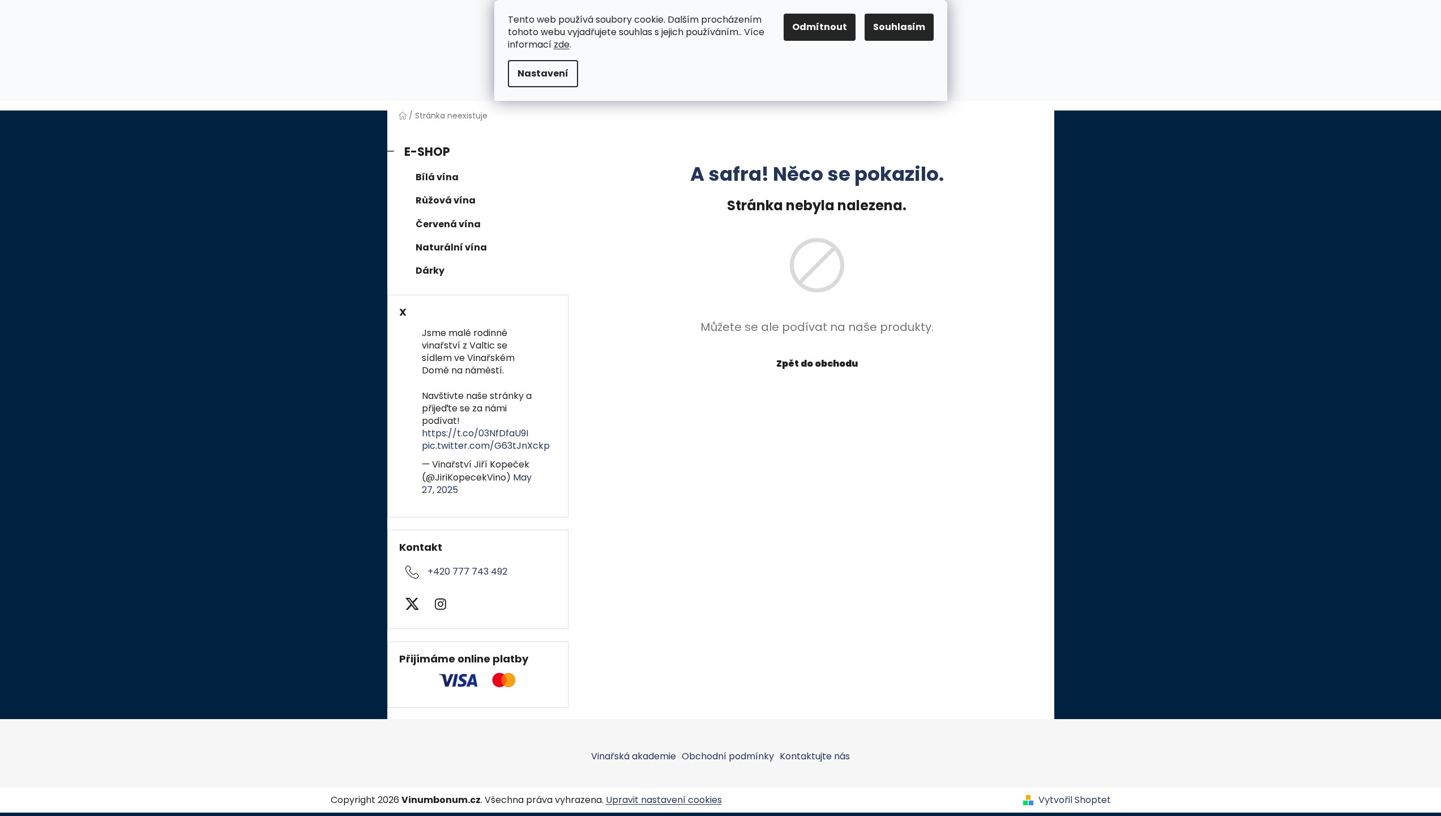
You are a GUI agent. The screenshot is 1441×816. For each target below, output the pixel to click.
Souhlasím (899, 26)
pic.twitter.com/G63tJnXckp (486, 445)
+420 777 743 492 (467, 571)
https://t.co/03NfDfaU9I (475, 433)
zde (562, 44)
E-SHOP (427, 151)
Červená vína (448, 224)
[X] (412, 604)
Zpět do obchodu (817, 363)
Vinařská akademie (633, 756)
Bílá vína (437, 177)
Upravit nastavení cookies (664, 799)
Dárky (430, 270)
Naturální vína (451, 247)
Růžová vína (446, 200)
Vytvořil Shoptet (1074, 800)
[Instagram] (440, 604)
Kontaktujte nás (815, 756)
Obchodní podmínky (728, 756)
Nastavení (543, 73)
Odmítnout (819, 26)
